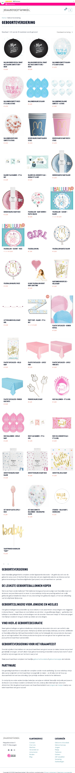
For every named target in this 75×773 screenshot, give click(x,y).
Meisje (57, 750)
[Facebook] (8, 750)
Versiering (58, 759)
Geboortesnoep (60, 745)
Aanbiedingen (59, 762)
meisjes (60, 685)
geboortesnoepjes (55, 659)
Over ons (32, 745)
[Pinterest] (11, 750)
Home (4, 18)
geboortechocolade (40, 659)
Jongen (57, 747)
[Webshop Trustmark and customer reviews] (11, 755)
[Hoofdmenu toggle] (70, 10)
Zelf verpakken (60, 757)
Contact (32, 743)
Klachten (32, 747)
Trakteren (58, 752)
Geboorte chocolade (62, 743)
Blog (30, 757)
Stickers (57, 754)
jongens (52, 685)
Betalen (31, 754)
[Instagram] (14, 750)
